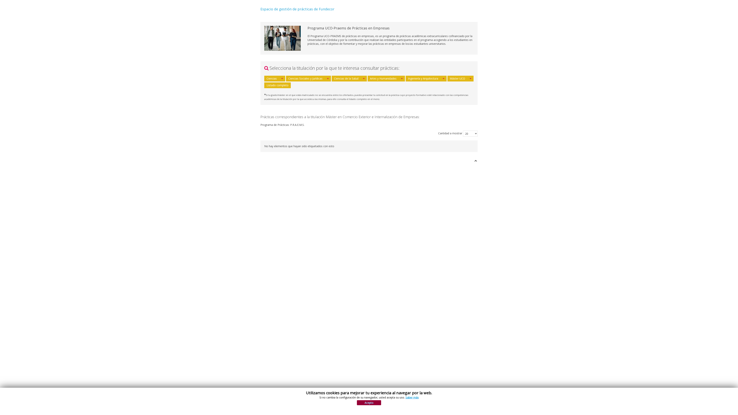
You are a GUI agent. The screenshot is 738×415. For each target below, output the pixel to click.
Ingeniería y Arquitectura (423, 78)
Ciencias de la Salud (346, 78)
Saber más (412, 397)
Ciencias (272, 78)
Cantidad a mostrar (450, 133)
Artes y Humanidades (383, 78)
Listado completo (277, 85)
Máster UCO (457, 78)
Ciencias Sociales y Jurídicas (305, 78)
